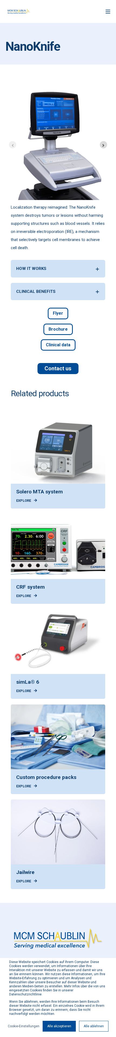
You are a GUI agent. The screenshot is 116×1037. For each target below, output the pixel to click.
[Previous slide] (12, 144)
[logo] (58, 939)
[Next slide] (103, 144)
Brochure (58, 329)
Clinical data (58, 344)
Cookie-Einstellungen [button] (23, 1026)
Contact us (58, 368)
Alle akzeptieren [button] (59, 1026)
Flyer (58, 313)
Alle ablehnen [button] (94, 1026)
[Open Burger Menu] (108, 11)
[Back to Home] (18, 11)
